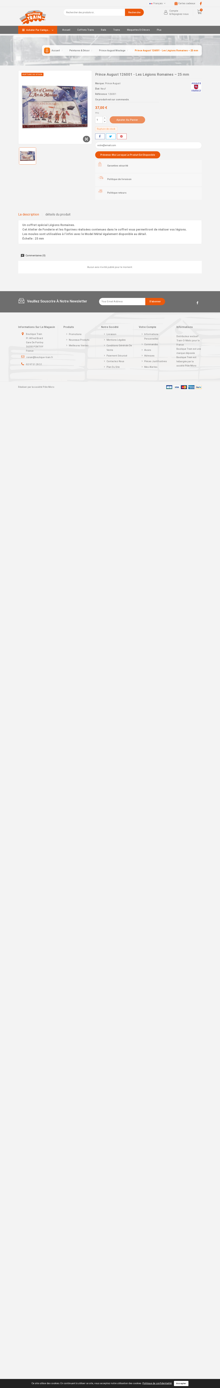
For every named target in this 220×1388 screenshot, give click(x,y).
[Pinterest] (121, 136)
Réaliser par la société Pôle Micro (36, 387)
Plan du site (113, 367)
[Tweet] (110, 136)
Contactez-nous (115, 361)
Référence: (101, 94)
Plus (159, 30)
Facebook (197, 303)
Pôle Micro (190, 365)
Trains (116, 30)
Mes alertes (151, 367)
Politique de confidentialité (157, 1383)
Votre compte (147, 327)
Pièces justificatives (155, 361)
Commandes (151, 344)
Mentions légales (116, 340)
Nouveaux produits (79, 340)
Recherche (134, 12)
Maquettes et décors (138, 30)
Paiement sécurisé (117, 355)
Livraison (111, 334)
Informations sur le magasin (36, 327)
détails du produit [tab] (58, 214)
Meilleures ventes (79, 345)
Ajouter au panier (127, 119)
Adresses (149, 355)
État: (97, 88)
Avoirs (147, 350)
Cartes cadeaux (186, 3)
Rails (103, 30)
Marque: (100, 83)
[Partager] (100, 136)
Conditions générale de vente (119, 347)
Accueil (66, 30)
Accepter (181, 1383)
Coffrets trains (85, 30)
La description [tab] (28, 214)
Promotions (75, 334)
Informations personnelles (151, 336)
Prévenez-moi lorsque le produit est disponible (127, 155)
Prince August (113, 83)
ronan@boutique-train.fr (39, 357)
